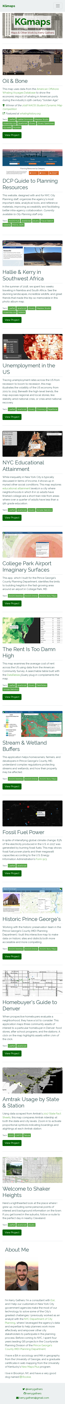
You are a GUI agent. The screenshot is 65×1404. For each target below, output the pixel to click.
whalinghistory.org (30, 113)
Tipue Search (47, 221)
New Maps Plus (30, 1366)
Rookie (26, 1376)
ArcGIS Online (31, 596)
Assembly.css (9, 123)
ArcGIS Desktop (16, 596)
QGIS (11, 1135)
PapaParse (52, 409)
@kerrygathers (34, 1389)
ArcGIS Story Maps (48, 596)
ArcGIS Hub (14, 221)
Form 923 (41, 859)
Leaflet (12, 119)
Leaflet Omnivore (25, 119)
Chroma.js (41, 409)
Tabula (27, 1135)
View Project (12, 135)
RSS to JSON (18, 225)
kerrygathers (33, 1393)
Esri (53, 1300)
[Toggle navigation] (57, 6)
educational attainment (16, 488)
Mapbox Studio (41, 119)
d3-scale (7, 127)
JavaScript (22, 123)
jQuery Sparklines (46, 123)
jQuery (32, 123)
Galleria (6, 225)
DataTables (13, 674)
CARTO (18, 1135)
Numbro (17, 127)
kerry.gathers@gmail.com (34, 1397)
